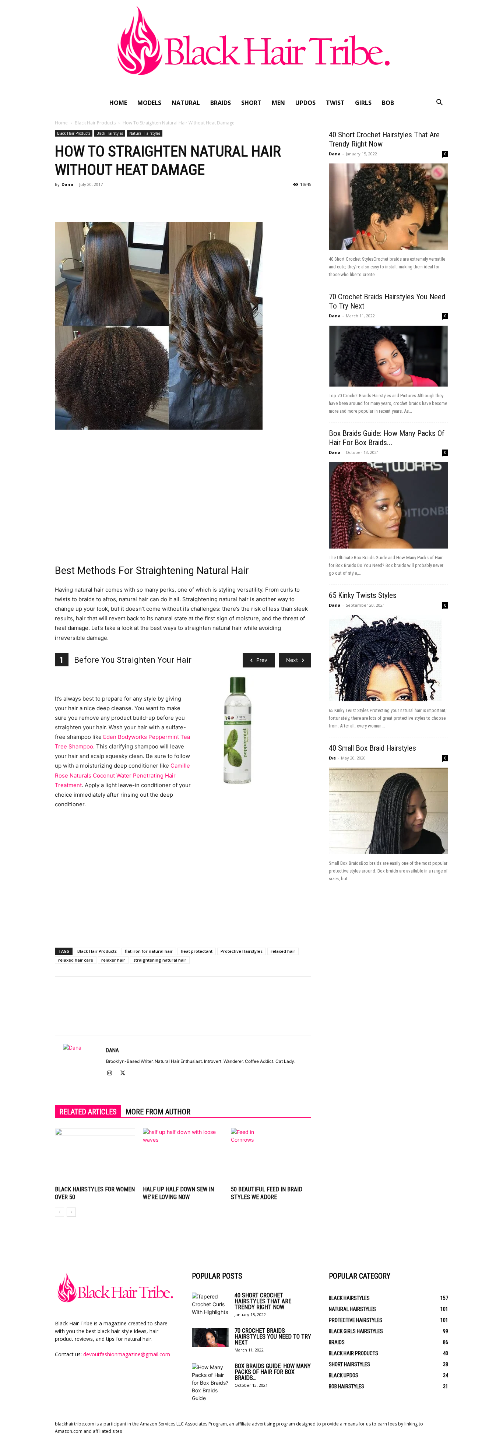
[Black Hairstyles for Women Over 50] (95, 1155)
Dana (67, 184)
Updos (305, 103)
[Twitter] (79, 201)
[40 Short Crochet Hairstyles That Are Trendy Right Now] (388, 206)
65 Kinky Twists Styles (363, 595)
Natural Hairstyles (144, 133)
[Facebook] (62, 201)
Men (278, 103)
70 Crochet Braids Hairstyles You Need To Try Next (273, 1336)
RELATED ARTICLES (88, 1111)
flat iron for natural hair (149, 951)
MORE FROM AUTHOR (158, 1111)
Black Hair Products (95, 123)
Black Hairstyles (109, 133)
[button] (439, 103)
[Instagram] (112, 1073)
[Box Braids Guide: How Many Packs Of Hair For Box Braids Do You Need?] (388, 505)
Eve (332, 758)
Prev (261, 660)
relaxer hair (113, 960)
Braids (220, 103)
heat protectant (196, 951)
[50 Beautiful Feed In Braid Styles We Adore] (271, 1155)
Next (292, 660)
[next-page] (71, 1212)
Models (149, 103)
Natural (186, 103)
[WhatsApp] (113, 201)
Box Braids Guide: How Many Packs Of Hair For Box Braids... (386, 438)
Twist (335, 103)
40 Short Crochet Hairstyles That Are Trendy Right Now (263, 1301)
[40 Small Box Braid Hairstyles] (388, 811)
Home (118, 103)
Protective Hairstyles (242, 951)
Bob (388, 103)
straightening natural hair (159, 960)
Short (251, 103)
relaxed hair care (75, 960)
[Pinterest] (96, 201)
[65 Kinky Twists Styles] (388, 658)
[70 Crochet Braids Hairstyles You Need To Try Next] (388, 356)
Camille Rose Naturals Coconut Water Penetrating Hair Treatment (122, 775)
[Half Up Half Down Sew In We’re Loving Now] (183, 1155)
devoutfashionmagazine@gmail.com (126, 1354)
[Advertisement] (183, 494)
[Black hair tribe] (251, 47)
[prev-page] (59, 1212)
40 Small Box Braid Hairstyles (372, 748)
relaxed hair (283, 951)
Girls (363, 103)
